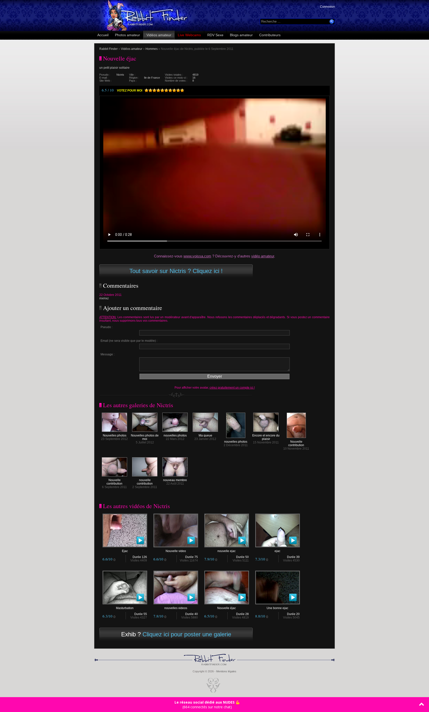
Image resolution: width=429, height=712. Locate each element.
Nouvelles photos (114, 435)
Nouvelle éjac (226, 608)
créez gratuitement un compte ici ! (232, 387)
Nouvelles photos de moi (145, 437)
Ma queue (205, 435)
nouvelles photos (175, 435)
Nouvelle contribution (296, 443)
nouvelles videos (175, 608)
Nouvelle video (176, 551)
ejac (277, 551)
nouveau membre (175, 480)
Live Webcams (189, 35)
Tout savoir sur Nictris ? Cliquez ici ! (176, 271)
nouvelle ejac (226, 551)
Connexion (327, 6)
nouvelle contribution (145, 481)
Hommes (151, 49)
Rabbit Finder (108, 49)
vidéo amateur (262, 256)
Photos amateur (127, 35)
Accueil (102, 35)
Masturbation (125, 608)
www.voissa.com (197, 256)
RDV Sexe (215, 35)
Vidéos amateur (158, 35)
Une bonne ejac (277, 608)
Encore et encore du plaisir (266, 437)
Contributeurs (270, 35)
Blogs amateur (241, 35)
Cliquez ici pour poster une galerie (187, 634)
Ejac (125, 551)
